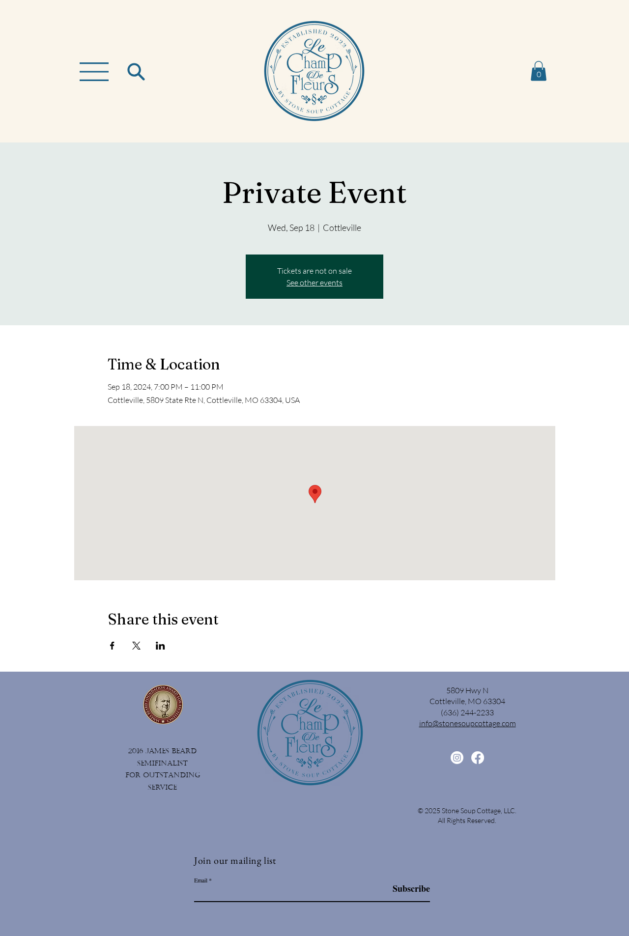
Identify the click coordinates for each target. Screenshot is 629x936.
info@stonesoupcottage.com (467, 723)
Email (200, 880)
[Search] (136, 71)
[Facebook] (477, 757)
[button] (94, 71)
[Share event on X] (136, 646)
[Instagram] (457, 757)
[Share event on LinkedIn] (160, 646)
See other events (314, 282)
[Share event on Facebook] (112, 646)
